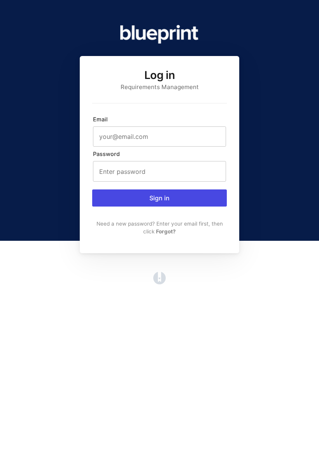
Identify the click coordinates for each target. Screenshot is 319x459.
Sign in (159, 198)
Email (100, 119)
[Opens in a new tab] (159, 282)
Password (106, 154)
